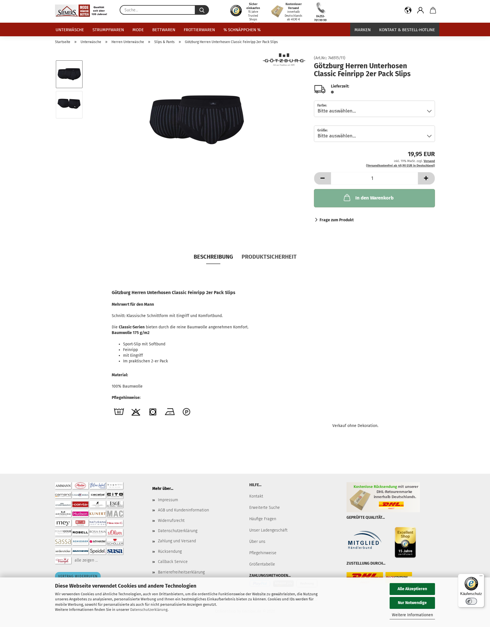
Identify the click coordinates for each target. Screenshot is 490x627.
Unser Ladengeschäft (268, 530)
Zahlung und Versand (177, 541)
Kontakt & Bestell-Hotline (407, 29)
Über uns (257, 541)
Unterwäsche (70, 29)
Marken (362, 29)
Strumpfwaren (108, 29)
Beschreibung (213, 256)
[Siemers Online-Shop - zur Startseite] (83, 10)
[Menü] (481, 577)
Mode (138, 29)
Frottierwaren (199, 29)
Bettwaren (163, 29)
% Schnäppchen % (242, 29)
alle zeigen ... (86, 560)
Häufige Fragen (262, 519)
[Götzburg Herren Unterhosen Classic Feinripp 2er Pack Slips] (196, 119)
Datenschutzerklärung (149, 609)
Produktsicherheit (269, 256)
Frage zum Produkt (337, 220)
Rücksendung (170, 551)
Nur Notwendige (412, 602)
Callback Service (173, 561)
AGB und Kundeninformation (183, 510)
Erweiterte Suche (264, 507)
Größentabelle (262, 564)
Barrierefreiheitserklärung (181, 572)
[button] (408, 11)
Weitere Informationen (412, 615)
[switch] (471, 601)
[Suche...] (202, 10)
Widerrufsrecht (171, 520)
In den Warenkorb (374, 198)
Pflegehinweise (262, 553)
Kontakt (256, 496)
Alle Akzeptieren (412, 588)
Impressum (168, 500)
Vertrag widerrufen (78, 576)
